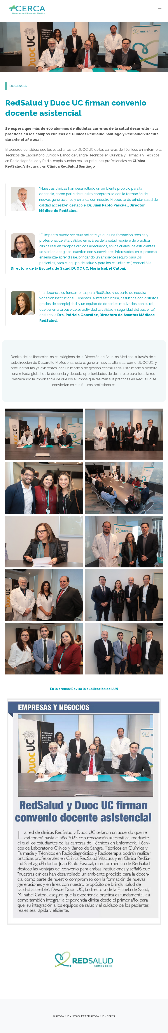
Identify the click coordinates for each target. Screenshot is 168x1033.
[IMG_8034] (44, 542)
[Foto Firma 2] (44, 435)
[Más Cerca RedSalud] (28, 10)
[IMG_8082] (44, 649)
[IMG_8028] (123, 489)
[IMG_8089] (123, 649)
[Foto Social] (123, 435)
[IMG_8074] (44, 596)
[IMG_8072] (123, 542)
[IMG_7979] (44, 489)
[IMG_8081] (123, 596)
